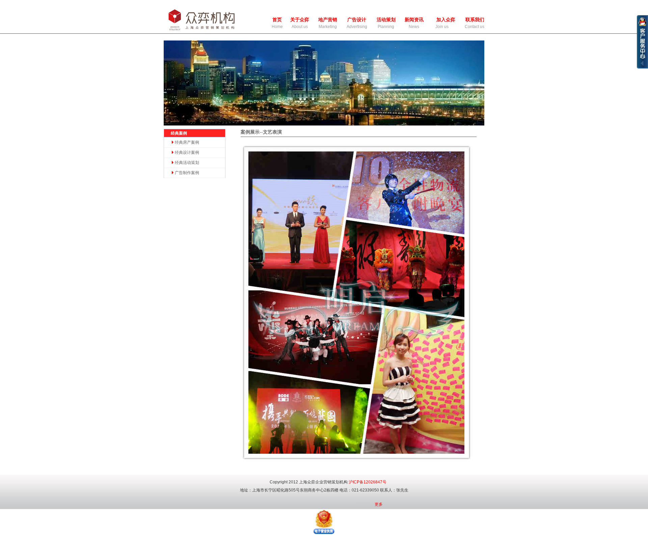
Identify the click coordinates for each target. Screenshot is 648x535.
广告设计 (356, 19)
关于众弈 (299, 19)
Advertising (357, 26)
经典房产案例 (186, 142)
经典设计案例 (186, 152)
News (414, 26)
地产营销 (327, 19)
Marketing (328, 26)
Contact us (474, 26)
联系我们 (474, 19)
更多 (379, 504)
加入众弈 (445, 19)
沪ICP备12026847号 (367, 482)
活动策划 (386, 19)
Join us (442, 26)
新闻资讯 (414, 19)
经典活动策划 (186, 162)
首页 (277, 19)
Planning (386, 26)
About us (300, 26)
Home (277, 26)
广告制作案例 (186, 172)
